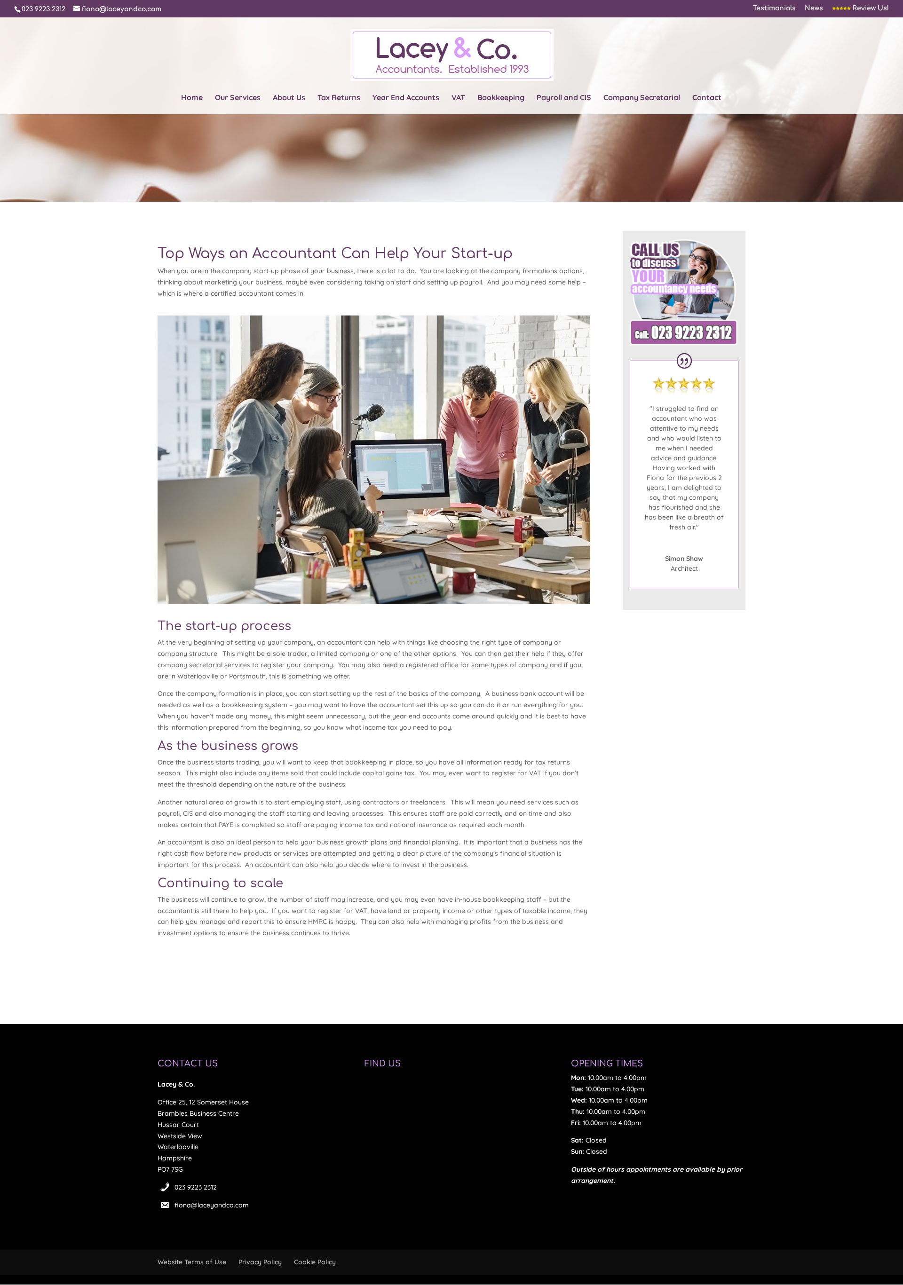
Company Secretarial (641, 98)
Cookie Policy (315, 1262)
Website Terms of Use (192, 1262)
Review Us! (870, 8)
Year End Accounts (405, 98)
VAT (458, 98)
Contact (706, 98)
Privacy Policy (260, 1262)
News (814, 8)
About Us (289, 98)
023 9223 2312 (195, 1187)
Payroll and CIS (564, 98)
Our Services (238, 98)
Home (192, 98)
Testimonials (774, 8)
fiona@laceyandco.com (211, 1205)
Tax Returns (338, 98)
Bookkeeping (500, 98)
